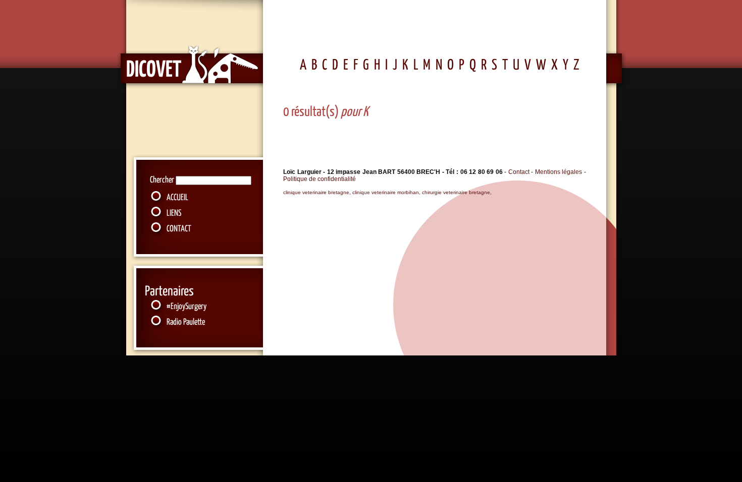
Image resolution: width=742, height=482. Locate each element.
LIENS (174, 213)
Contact (518, 171)
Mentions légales (559, 171)
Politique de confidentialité (319, 179)
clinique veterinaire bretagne (316, 192)
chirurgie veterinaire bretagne (456, 192)
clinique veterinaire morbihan (385, 192)
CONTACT (179, 229)
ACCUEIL (177, 198)
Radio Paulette (186, 322)
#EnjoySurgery (186, 307)
